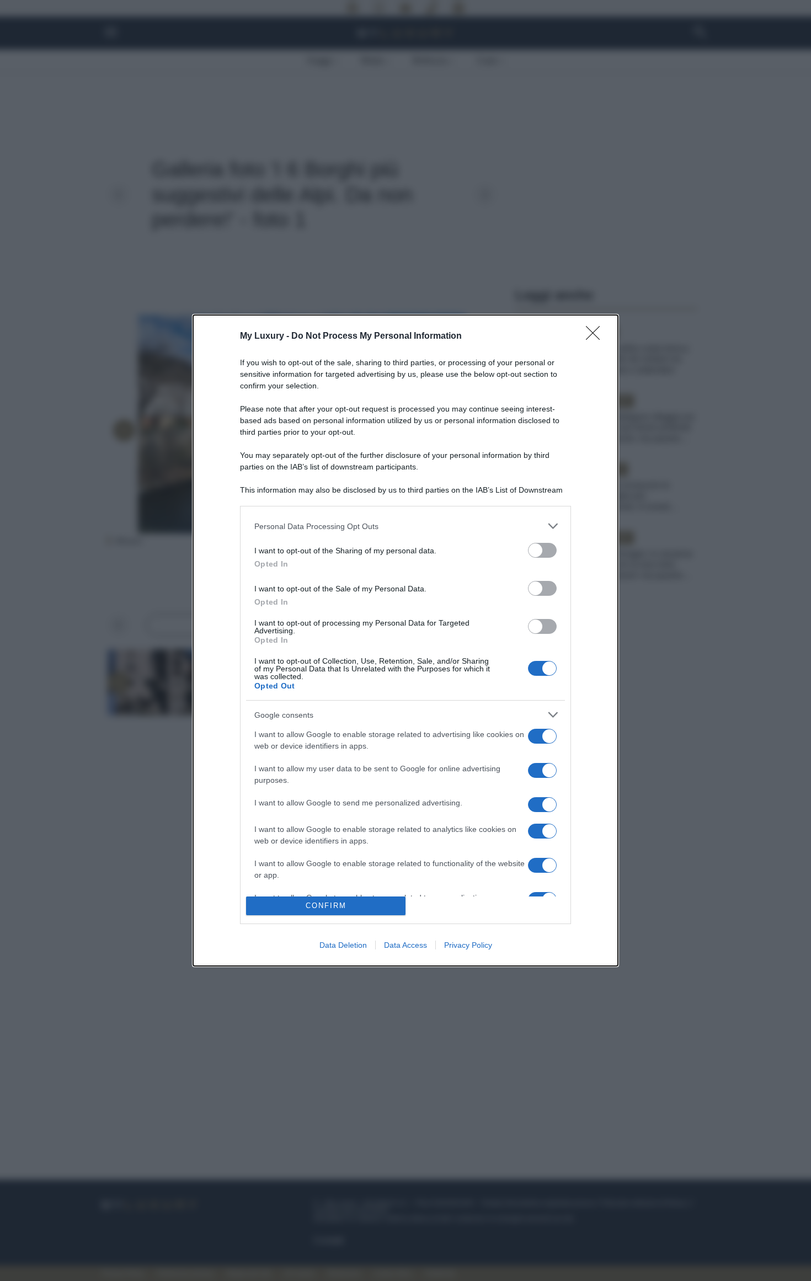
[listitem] (405, 526)
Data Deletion (343, 945)
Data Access (405, 945)
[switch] (542, 550)
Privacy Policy (468, 945)
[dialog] (405, 640)
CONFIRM (326, 905)
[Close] (596, 336)
